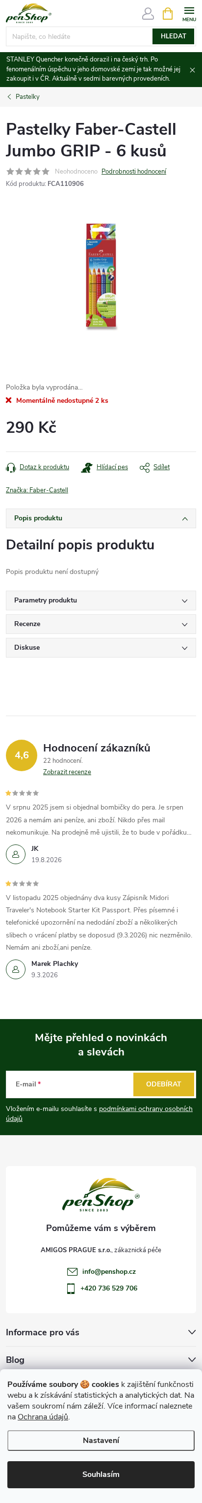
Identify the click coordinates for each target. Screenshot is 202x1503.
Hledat (173, 36)
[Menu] (189, 13)
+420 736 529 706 (108, 1288)
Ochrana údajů (43, 1417)
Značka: (37, 490)
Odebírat (163, 1084)
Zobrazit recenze (67, 772)
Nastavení (101, 1440)
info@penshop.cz (109, 1271)
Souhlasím (101, 1474)
